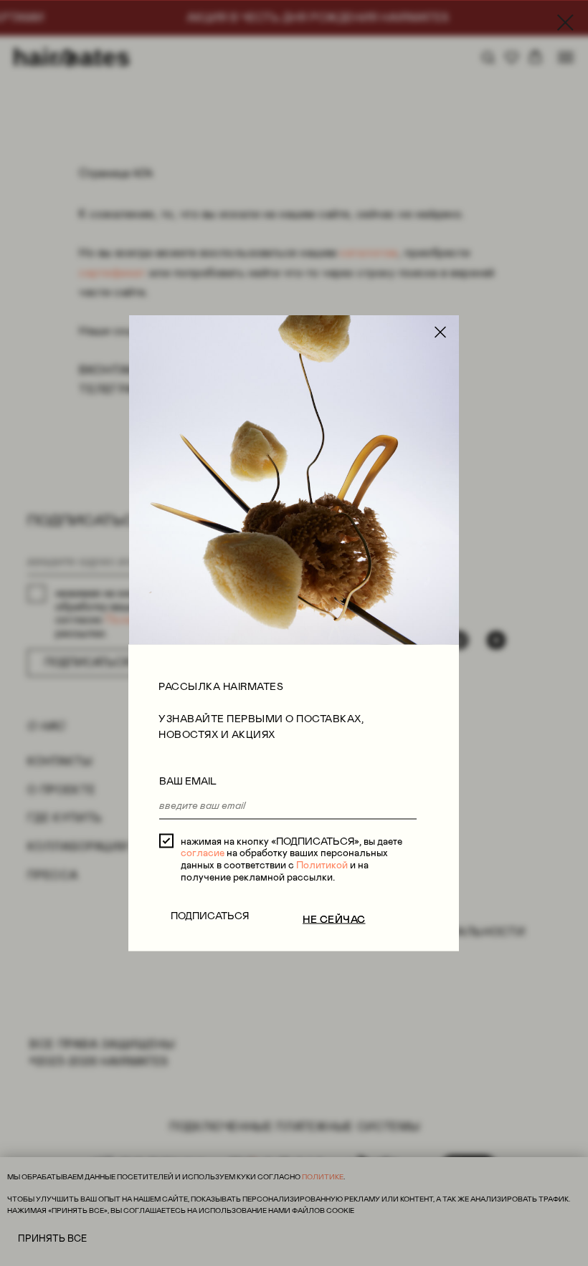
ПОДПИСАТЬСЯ (210, 914)
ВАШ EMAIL (188, 781)
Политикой (322, 864)
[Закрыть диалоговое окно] (565, 22)
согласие (202, 852)
